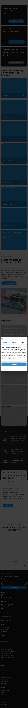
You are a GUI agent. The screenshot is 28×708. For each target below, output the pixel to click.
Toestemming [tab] (5, 342)
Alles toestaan (14, 364)
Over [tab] (23, 342)
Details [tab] (14, 342)
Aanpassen (13, 368)
